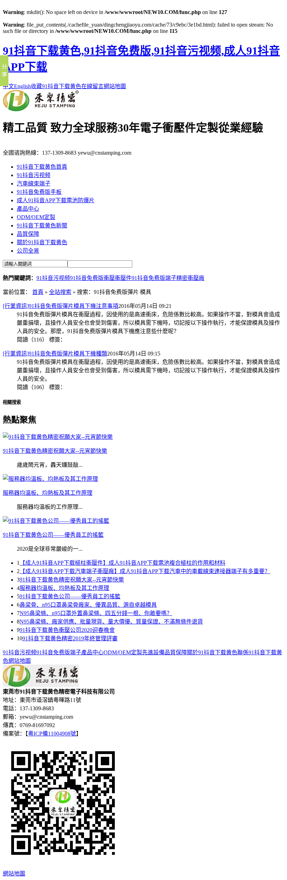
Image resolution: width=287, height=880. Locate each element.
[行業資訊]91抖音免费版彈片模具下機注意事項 (60, 306)
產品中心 (28, 209)
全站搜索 (60, 292)
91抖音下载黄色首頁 (42, 167)
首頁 (37, 292)
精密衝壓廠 (190, 278)
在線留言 (92, 86)
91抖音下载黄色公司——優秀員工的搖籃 (70, 596)
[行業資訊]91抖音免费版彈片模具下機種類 (55, 354)
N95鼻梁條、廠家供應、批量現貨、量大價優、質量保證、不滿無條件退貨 (111, 622)
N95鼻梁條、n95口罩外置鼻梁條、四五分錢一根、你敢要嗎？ (96, 613)
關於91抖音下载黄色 (42, 242)
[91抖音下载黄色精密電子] (41, 109)
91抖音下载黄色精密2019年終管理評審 (70, 638)
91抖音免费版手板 (39, 192)
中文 (8, 86)
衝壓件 (123, 278)
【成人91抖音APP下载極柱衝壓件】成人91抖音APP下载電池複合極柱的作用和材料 (122, 563)
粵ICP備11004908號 (52, 734)
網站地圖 (115, 86)
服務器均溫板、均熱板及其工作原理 (64, 588)
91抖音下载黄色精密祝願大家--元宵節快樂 (72, 580)
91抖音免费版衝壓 (92, 278)
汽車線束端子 (33, 183)
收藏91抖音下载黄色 (56, 86)
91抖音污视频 (33, 175)
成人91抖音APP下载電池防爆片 (55, 200)
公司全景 (28, 251)
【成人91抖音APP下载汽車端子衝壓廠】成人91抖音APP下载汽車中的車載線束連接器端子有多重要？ (145, 571)
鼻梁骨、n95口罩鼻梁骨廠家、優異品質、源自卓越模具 (88, 605)
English (22, 86)
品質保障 (28, 234)
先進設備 (153, 652)
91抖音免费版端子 (154, 278)
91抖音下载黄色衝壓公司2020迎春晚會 (67, 630)
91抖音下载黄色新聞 (42, 225)
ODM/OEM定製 (36, 217)
